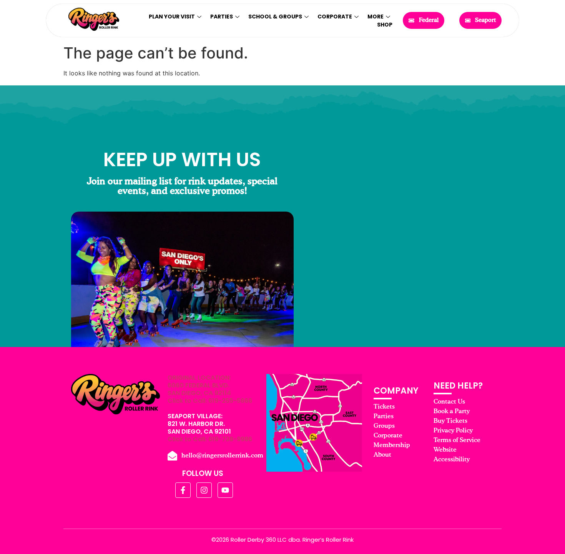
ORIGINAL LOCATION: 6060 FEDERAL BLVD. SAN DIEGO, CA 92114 (199, 385)
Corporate (334, 16)
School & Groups (275, 16)
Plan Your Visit (172, 16)
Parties (221, 16)
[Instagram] (204, 490)
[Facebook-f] (183, 490)
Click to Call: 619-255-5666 (210, 400)
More (375, 16)
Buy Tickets (450, 421)
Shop (384, 24)
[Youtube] (225, 490)
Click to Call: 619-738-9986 (210, 439)
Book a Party (452, 412)
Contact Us (449, 402)
